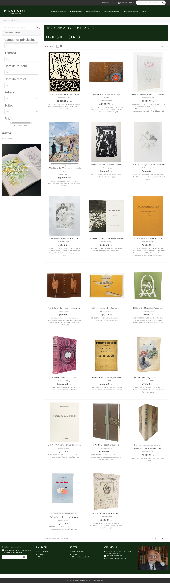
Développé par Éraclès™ (80, 581)
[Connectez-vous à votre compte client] (113, 2)
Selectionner (48, 46)
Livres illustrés (76, 11)
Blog (144, 11)
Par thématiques (131, 11)
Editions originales (58, 11)
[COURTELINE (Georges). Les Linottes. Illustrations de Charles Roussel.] (148, 355)
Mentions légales (78, 551)
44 (162, 538)
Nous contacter (43, 551)
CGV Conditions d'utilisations (82, 557)
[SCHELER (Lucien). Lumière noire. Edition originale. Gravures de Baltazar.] (106, 216)
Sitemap (41, 557)
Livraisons (75, 554)
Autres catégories (111, 11)
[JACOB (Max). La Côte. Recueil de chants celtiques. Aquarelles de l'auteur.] (64, 142)
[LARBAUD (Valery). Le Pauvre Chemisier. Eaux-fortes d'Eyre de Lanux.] (148, 142)
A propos (41, 554)
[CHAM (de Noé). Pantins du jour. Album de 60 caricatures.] (106, 355)
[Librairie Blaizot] (17, 11)
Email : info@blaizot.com (114, 556)
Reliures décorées (93, 11)
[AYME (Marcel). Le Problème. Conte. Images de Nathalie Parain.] (64, 491)
